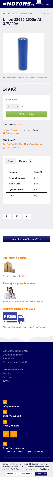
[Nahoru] (18, 106)
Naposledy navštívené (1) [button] (25, 239)
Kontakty (7, 373)
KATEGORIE (13, 13)
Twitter (6, 381)
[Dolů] (8, 106)
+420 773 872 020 (14, 144)
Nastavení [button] (11, 474)
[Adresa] (5, 444)
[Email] (5, 402)
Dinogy (14, 130)
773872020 (14, 302)
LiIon (32, 13)
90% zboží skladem (14, 257)
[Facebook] (6, 434)
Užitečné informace (15, 351)
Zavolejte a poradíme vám (19, 283)
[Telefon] (5, 412)
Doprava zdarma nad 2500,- (19, 308)
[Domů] (18, 4)
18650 (40, 13)
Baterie (24, 13)
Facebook (8, 377)
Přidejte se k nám (14, 370)
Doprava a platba (13, 133)
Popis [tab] (11, 161)
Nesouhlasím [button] (26, 474)
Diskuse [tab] (25, 161)
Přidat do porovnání (38, 78)
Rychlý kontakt (12, 148)
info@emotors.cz (34, 144)
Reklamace (8, 358)
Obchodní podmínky (13, 355)
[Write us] (5, 422)
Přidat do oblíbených (15, 78)
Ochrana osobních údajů (15, 362)
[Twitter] (13, 434)
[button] (7, 216)
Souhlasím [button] (41, 474)
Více (17, 124)
